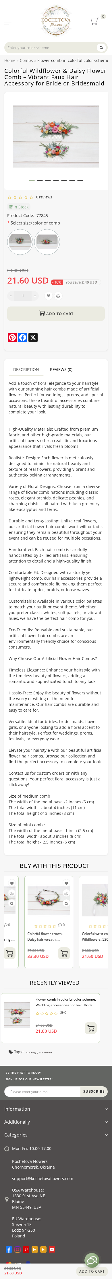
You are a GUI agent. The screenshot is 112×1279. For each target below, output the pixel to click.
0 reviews (43, 197)
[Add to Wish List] (47, 883)
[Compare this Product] (47, 893)
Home (10, 60)
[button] (32, 180)
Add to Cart (92, 1271)
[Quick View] (47, 903)
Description (26, 369)
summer (46, 1052)
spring (31, 1052)
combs (59, 389)
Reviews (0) (61, 369)
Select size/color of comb (35, 223)
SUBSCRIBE (94, 1091)
